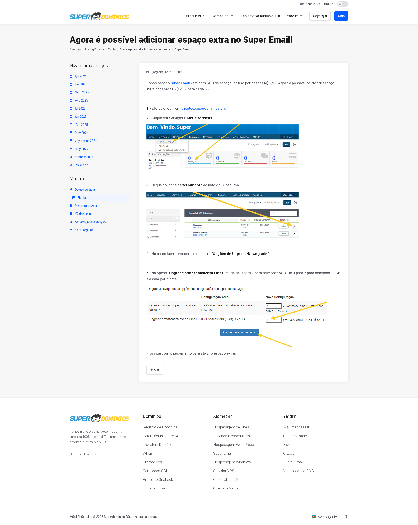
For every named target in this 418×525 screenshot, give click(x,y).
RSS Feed (81, 165)
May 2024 (81, 132)
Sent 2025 (81, 92)
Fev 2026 (80, 84)
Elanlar (112, 49)
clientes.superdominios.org (203, 108)
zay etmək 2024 (85, 141)
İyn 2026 (80, 76)
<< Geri (155, 370)
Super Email (180, 83)
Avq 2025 (81, 100)
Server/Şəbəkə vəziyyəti (90, 222)
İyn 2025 (80, 116)
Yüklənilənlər (83, 214)
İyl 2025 (80, 108)
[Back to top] (346, 515)
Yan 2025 (81, 124)
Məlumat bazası (85, 205)
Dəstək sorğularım (86, 189)
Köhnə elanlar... (84, 157)
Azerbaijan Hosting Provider (87, 49)
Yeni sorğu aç (83, 230)
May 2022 (81, 149)
